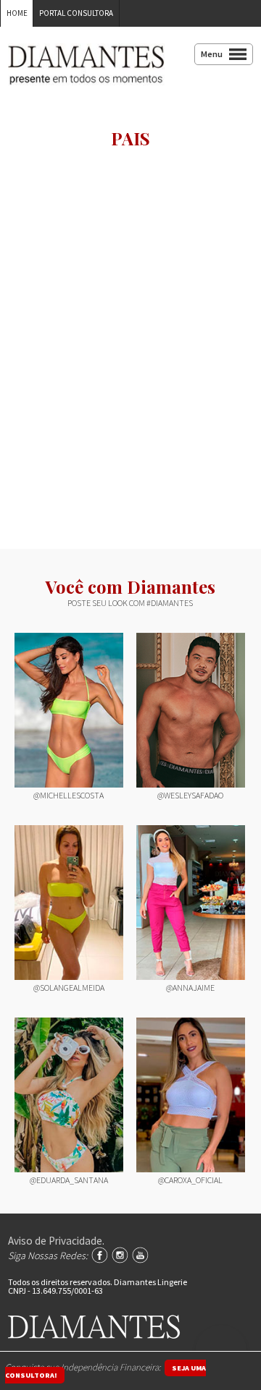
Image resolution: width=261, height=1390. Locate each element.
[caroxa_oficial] (190, 1095)
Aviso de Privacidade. (56, 1241)
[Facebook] (99, 1255)
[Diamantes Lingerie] (86, 75)
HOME (17, 13)
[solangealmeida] (68, 902)
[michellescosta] (68, 710)
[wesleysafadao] (190, 710)
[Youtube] (140, 1255)
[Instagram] (120, 1255)
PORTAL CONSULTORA (76, 13)
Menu (212, 53)
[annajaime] (190, 902)
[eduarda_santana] (68, 1095)
